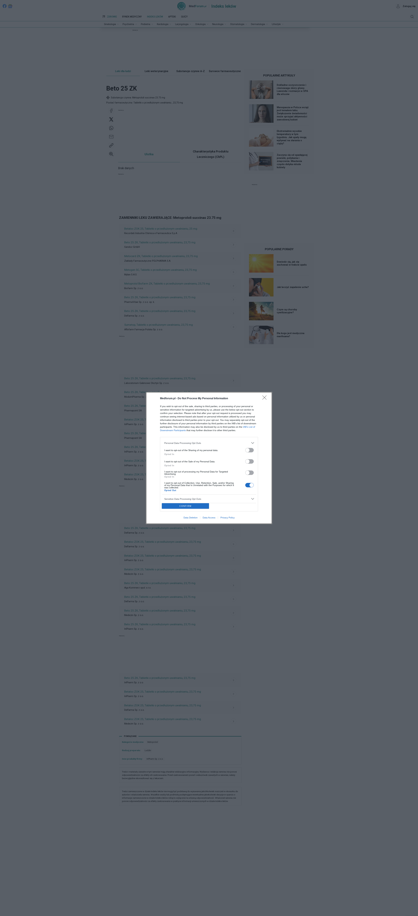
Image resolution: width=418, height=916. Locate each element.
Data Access (209, 517)
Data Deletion (191, 517)
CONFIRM (185, 506)
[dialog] (209, 458)
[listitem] (209, 443)
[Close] (265, 398)
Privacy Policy (227, 517)
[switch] (249, 450)
